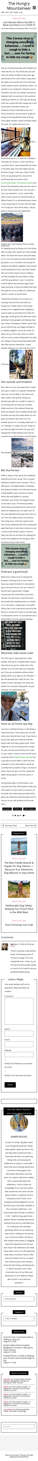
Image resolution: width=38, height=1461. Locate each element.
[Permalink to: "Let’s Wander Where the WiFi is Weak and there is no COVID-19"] (19, 47)
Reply (12, 946)
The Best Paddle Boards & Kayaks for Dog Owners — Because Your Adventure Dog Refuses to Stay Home (19, 867)
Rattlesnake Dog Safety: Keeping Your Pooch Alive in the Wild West (19, 909)
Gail (12, 944)
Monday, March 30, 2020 (27, 28)
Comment (9, 996)
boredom (7, 809)
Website (8, 1050)
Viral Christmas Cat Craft (19, 924)
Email (8, 1039)
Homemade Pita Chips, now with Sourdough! (16, 1410)
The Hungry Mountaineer (19, 6)
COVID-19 (17, 809)
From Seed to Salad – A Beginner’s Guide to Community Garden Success (17, 1388)
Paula (6, 1387)
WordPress (24, 1457)
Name (8, 1029)
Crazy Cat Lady (19, 18)
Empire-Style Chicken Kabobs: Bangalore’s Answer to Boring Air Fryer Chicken (18, 1347)
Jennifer (7, 1379)
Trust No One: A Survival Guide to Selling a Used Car (18, 1338)
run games (8, 1409)
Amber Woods (9, 28)
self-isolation (29, 809)
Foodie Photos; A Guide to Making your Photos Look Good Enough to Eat (19, 1358)
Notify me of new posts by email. (18, 1075)
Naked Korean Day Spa (23, 757)
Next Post (29, 825)
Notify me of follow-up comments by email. (18, 1065)
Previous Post (11, 825)
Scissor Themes (19, 1455)
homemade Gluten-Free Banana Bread (17, 183)
